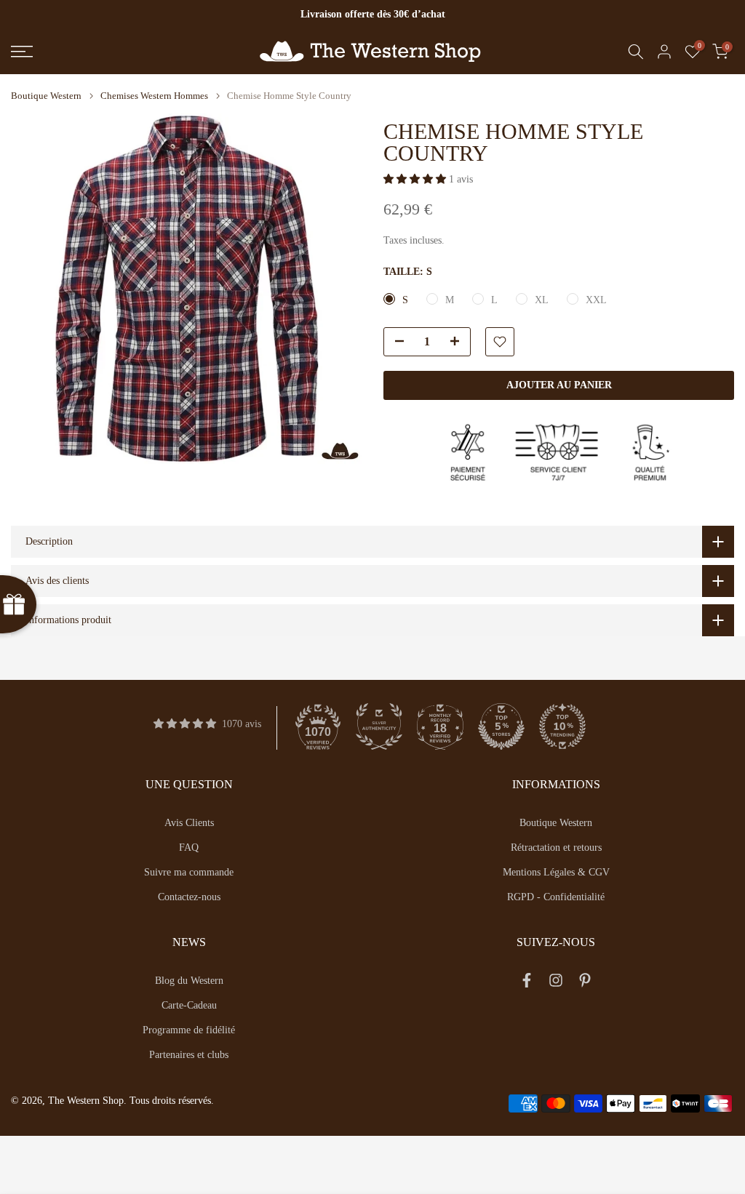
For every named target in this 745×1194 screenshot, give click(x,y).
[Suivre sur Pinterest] (585, 983)
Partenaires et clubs (188, 1054)
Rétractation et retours (556, 847)
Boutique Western (46, 95)
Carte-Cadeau (189, 1005)
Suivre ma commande (189, 872)
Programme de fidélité (189, 1030)
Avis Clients (189, 822)
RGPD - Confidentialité (556, 897)
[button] (416, 179)
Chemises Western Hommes (154, 95)
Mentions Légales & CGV (556, 872)
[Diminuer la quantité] (395, 342)
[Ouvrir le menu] (124, 51)
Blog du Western (189, 980)
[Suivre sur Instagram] (556, 983)
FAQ (189, 847)
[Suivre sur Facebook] (526, 983)
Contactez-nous (189, 897)
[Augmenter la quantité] (459, 342)
